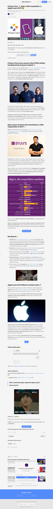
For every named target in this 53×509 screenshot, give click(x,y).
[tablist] (12, 444)
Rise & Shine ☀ (12, 13)
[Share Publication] (40, 2)
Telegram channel (18, 366)
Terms (29, 501)
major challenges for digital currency (34, 373)
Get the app (32, 504)
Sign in (49, 1)
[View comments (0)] (12, 17)
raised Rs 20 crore (32, 264)
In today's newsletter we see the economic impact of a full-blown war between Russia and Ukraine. (22, 461)
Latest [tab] (12, 456)
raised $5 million (36, 258)
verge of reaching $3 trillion (24, 289)
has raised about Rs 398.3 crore (23, 239)
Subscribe (44, 1)
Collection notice (34, 501)
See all (9, 486)
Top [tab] (8, 456)
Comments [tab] (10, 443)
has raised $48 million (34, 251)
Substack (21, 506)
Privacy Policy (34, 480)
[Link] (6, 64)
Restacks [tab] (14, 443)
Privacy (26, 501)
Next (42, 436)
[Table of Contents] (1, 254)
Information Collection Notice (26, 480)
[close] (36, 464)
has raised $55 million (32, 248)
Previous (11, 436)
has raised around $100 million (35, 68)
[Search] (38, 2)
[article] (26, 462)
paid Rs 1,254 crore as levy (23, 377)
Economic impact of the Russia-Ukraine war (18, 459)
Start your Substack (23, 504)
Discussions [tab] (16, 456)
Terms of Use (31, 479)
